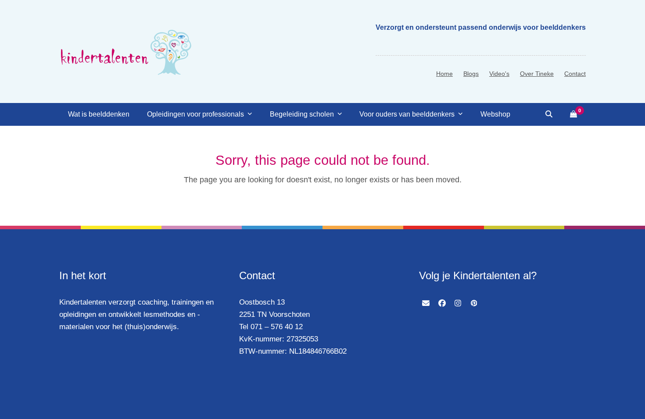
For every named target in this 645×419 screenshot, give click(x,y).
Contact (575, 73)
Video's (499, 73)
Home (444, 73)
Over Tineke (537, 73)
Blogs (471, 73)
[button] (549, 114)
